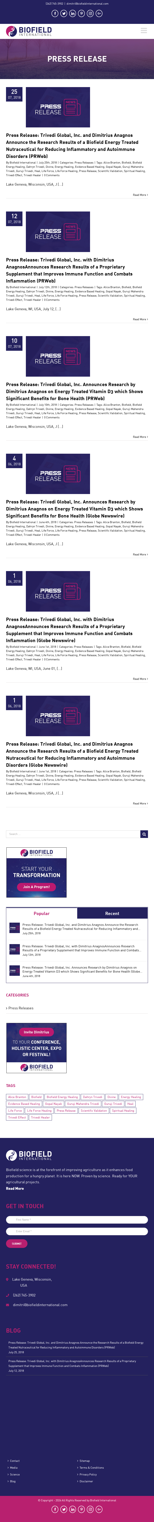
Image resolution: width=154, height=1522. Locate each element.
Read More (139, 195)
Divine (49, 167)
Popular (42, 913)
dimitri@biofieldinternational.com (87, 3)
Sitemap (85, 1460)
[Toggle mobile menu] (144, 30)
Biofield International (23, 162)
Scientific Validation (110, 171)
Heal (37, 171)
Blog (13, 1481)
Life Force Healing (66, 171)
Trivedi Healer (32, 175)
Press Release (87, 171)
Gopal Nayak (113, 167)
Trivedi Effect (14, 175)
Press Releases (58, 111)
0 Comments (52, 175)
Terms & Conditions (92, 1467)
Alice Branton (111, 162)
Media (13, 1467)
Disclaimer (86, 1481)
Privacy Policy (88, 1474)
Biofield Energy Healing (62, 1097)
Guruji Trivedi (24, 171)
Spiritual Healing (134, 171)
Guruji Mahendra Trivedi (83, 1104)
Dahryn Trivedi (35, 167)
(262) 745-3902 (54, 3)
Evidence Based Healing (89, 167)
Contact (15, 1460)
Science (15, 1474)
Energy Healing (64, 167)
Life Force (48, 171)
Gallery (63, 105)
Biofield (126, 162)
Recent (112, 913)
